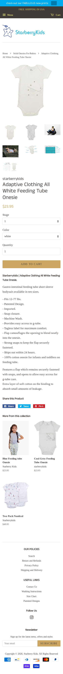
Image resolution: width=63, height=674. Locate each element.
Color (6, 229)
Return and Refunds (31, 560)
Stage (6, 214)
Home (5, 53)
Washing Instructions (31, 591)
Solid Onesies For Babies (24, 53)
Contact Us (31, 586)
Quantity (8, 245)
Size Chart (31, 596)
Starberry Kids (31, 653)
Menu (10, 15)
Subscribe (49, 643)
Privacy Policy (31, 565)
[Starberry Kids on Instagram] (31, 618)
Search (31, 556)
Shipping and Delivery (31, 570)
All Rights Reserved (48, 653)
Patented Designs (32, 601)
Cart (57, 15)
